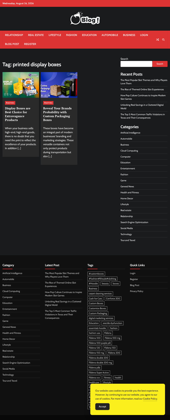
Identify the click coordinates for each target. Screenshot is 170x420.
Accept (102, 406)
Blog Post (12, 44)
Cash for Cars (95, 298)
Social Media (127, 228)
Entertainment (128, 168)
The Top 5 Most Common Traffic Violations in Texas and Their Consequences (61, 314)
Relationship (14, 35)
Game (123, 180)
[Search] (163, 39)
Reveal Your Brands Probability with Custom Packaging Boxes (57, 114)
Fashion (71, 35)
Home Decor (127, 198)
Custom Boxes (96, 303)
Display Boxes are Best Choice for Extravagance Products (17, 114)
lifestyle (107, 382)
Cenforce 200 (113, 298)
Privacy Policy (136, 291)
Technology (126, 234)
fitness (107, 377)
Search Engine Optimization (134, 222)
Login (144, 35)
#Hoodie (93, 283)
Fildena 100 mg (112, 338)
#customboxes (96, 273)
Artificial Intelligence (130, 132)
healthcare (94, 382)
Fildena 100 (95, 338)
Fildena (107, 333)
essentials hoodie (97, 328)
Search (124, 58)
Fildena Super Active (99, 372)
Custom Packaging (98, 313)
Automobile (110, 35)
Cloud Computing (129, 150)
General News (127, 186)
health (118, 377)
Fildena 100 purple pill (100, 343)
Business (129, 35)
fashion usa (94, 333)
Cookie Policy (150, 398)
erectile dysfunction (112, 323)
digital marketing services (101, 318)
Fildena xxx (94, 377)
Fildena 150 (110, 347)
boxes (116, 283)
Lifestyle (55, 35)
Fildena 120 (94, 347)
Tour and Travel (128, 240)
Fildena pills (94, 367)
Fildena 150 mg (96, 352)
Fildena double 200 (98, 357)
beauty (105, 283)
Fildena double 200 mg (100, 362)
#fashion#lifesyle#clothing (102, 278)
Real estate (36, 35)
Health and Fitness (130, 192)
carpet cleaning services (100, 293)
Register (30, 44)
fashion (114, 328)
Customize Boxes (97, 308)
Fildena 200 (114, 352)
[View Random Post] (157, 39)
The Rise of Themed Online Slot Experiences (142, 89)
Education (89, 35)
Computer (125, 156)
